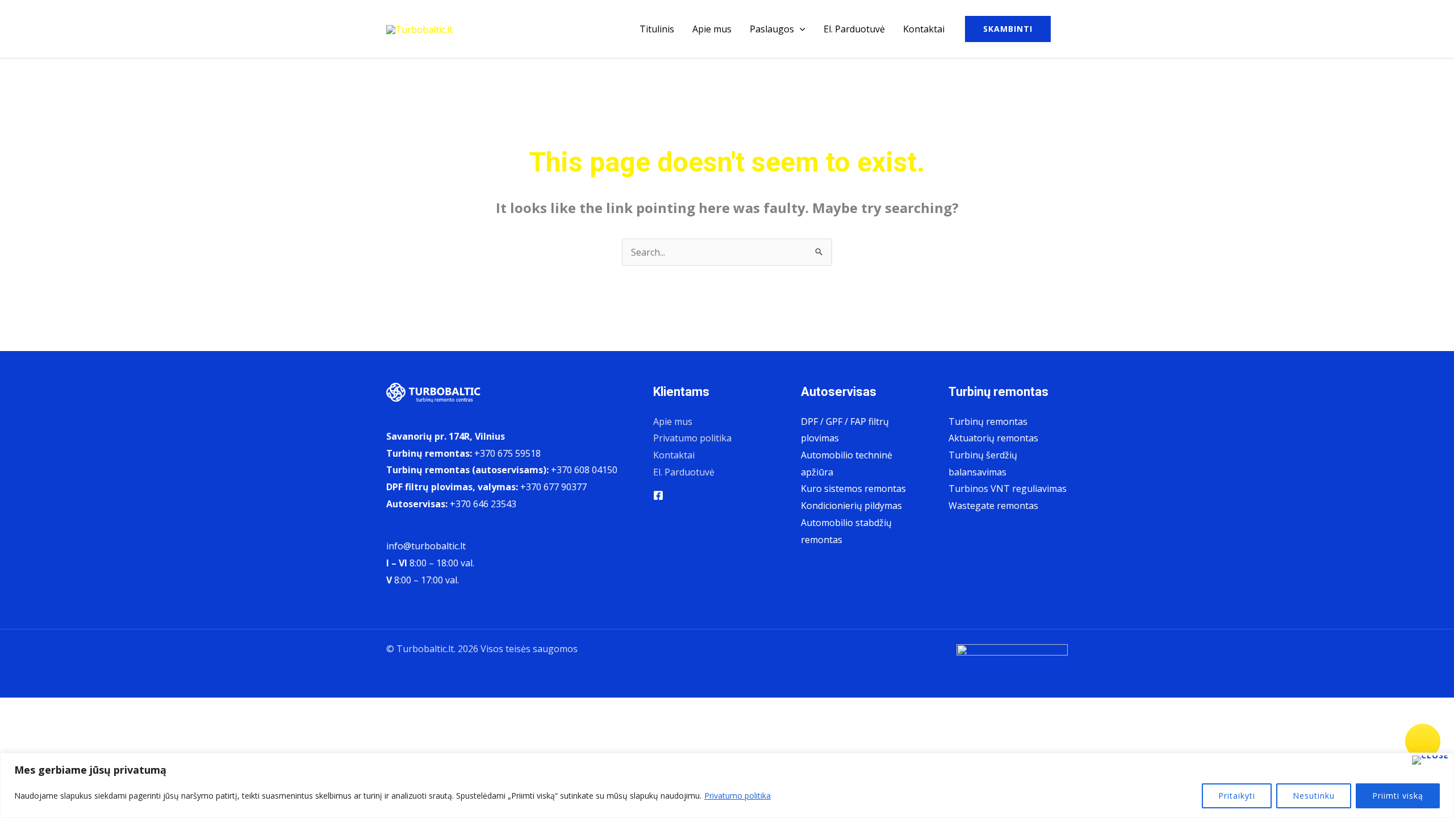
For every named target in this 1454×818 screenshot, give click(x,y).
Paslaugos (772, 29)
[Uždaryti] (1430, 760)
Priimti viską (1397, 795)
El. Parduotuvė (854, 29)
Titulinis (657, 29)
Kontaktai (924, 29)
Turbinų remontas (988, 421)
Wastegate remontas (993, 505)
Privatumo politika (737, 795)
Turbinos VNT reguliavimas (1008, 488)
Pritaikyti (1236, 795)
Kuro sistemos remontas (853, 488)
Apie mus (712, 29)
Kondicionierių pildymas (851, 505)
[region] (727, 785)
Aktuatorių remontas (993, 438)
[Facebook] (658, 495)
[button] (799, 29)
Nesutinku (1314, 795)
